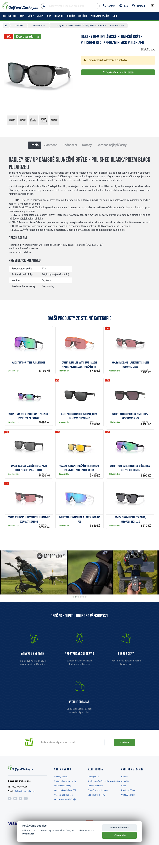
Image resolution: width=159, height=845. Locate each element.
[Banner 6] (85, 597)
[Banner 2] (76, 597)
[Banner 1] (73, 597)
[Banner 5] (83, 597)
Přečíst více (28, 833)
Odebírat (124, 742)
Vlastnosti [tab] (50, 145)
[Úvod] (6, 25)
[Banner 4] (81, 597)
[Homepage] (20, 6)
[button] (7, 77)
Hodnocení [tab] (69, 145)
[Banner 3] (78, 597)
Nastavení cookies (119, 827)
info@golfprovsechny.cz (24, 791)
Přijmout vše (120, 835)
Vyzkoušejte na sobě (120, 72)
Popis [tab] (35, 145)
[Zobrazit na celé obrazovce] (7, 45)
